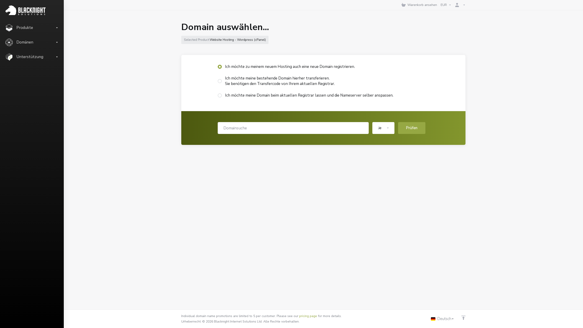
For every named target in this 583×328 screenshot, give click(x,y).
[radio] (220, 67)
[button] (383, 128)
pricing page (308, 316)
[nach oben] (463, 318)
